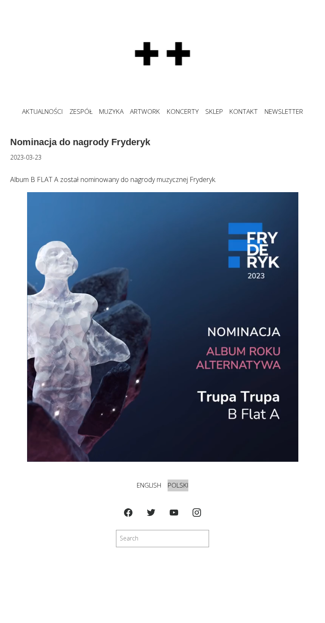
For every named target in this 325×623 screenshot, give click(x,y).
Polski (178, 485)
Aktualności (42, 111)
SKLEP (214, 111)
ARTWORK (145, 111)
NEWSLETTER (283, 111)
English (149, 485)
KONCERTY (183, 111)
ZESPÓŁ (81, 111)
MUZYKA (111, 111)
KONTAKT (243, 111)
